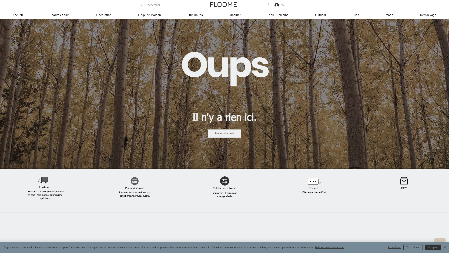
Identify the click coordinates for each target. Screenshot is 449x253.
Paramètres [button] (394, 247)
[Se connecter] (276, 5)
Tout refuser (413, 247)
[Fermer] (445, 247)
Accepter (433, 247)
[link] (269, 5)
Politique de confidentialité (329, 247)
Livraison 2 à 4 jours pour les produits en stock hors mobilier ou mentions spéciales (44, 195)
